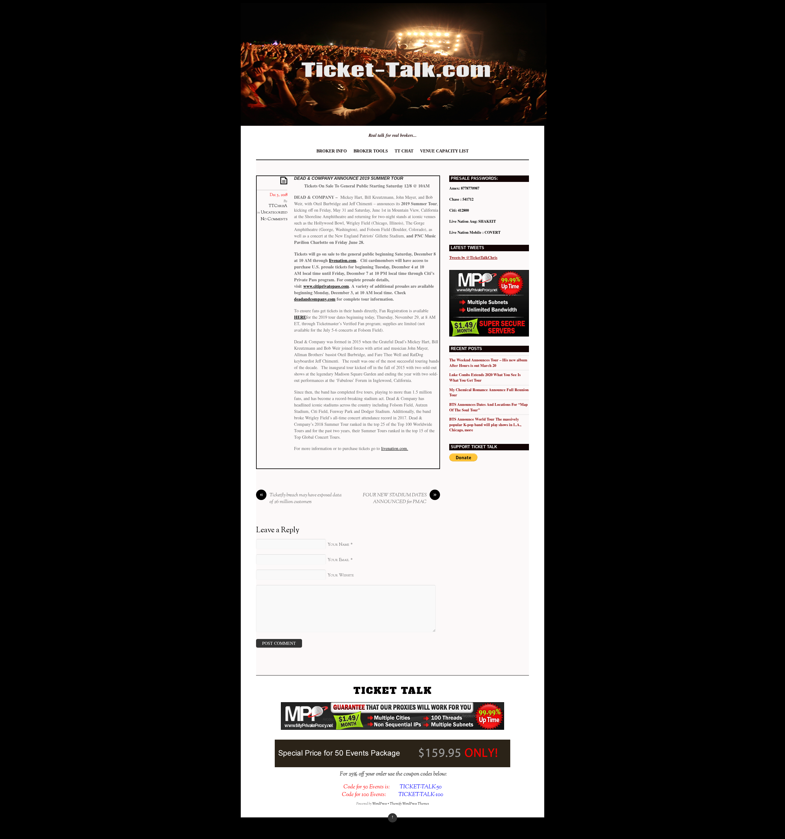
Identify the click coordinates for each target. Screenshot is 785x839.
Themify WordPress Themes (409, 803)
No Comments (274, 219)
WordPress (379, 803)
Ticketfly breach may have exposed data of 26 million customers (301, 498)
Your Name (338, 545)
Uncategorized (274, 212)
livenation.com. (394, 448)
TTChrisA (278, 206)
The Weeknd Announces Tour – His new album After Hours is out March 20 (488, 362)
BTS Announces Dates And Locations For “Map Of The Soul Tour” (488, 407)
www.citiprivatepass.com (326, 286)
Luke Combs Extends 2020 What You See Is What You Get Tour (485, 377)
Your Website (340, 575)
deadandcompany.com (314, 299)
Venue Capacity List (444, 151)
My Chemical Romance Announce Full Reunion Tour (489, 392)
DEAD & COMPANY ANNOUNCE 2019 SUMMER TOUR (348, 178)
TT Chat (404, 151)
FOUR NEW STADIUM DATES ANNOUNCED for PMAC (400, 498)
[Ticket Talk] (393, 121)
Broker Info (331, 151)
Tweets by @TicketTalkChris (473, 257)
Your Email (338, 560)
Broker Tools (371, 151)
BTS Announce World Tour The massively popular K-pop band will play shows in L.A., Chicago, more (485, 424)
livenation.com (342, 260)
